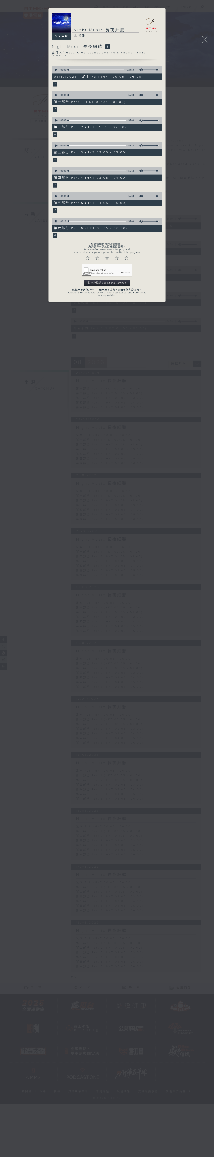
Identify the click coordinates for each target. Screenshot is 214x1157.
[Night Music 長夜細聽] (107, 46)
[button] (56, 70)
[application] (106, 69)
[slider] (150, 69)
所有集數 (62, 36)
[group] (140, 70)
